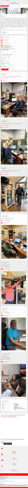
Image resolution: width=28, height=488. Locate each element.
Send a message (4, 69)
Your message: (3, 66)
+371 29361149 (11, 3)
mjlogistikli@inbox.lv (7, 222)
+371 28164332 (6, 78)
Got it (14, 487)
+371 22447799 (6, 172)
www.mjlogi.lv (6, 42)
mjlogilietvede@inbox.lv (7, 315)
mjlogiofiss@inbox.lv (6, 361)
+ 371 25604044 (6, 125)
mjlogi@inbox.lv (5, 80)
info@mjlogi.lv (17, 3)
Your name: (3, 58)
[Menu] (19, 6)
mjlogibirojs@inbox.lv (6, 127)
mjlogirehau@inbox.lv (6, 174)
